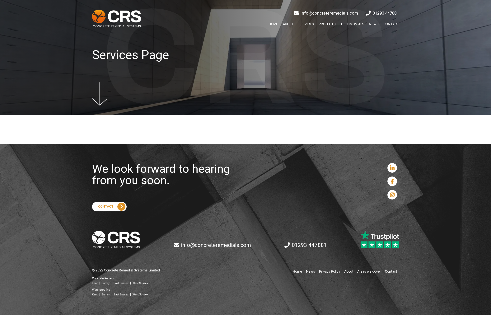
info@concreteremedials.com (329, 13)
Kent (95, 283)
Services (306, 24)
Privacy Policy (329, 271)
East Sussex (121, 283)
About (288, 24)
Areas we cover (369, 271)
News (374, 24)
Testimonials (352, 24)
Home (273, 24)
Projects (327, 24)
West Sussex (140, 283)
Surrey (106, 283)
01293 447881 (386, 13)
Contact (391, 24)
